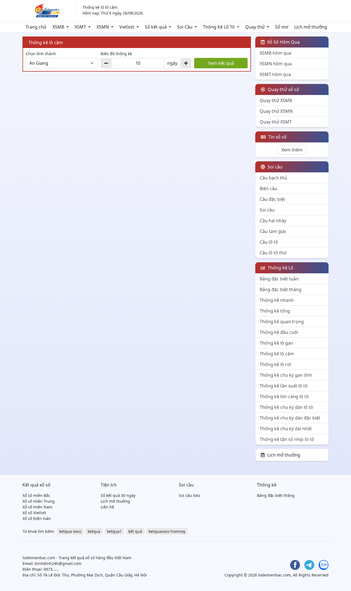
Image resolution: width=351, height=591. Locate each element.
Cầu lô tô (269, 242)
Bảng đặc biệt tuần (279, 279)
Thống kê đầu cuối (279, 332)
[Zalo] (324, 565)
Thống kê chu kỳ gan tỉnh (286, 375)
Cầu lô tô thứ (273, 253)
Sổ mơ (281, 27)
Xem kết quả (221, 63)
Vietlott (126, 27)
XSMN (103, 27)
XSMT (80, 27)
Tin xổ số (277, 137)
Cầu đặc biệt (272, 199)
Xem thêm (291, 150)
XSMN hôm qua (276, 64)
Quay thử (255, 27)
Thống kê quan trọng (282, 322)
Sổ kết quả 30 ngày (118, 495)
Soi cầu (267, 210)
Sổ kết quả (156, 27)
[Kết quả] (45, 10)
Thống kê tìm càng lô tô (284, 396)
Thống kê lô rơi (275, 364)
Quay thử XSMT (276, 122)
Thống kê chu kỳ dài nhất (286, 429)
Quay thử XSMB (276, 100)
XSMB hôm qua (275, 53)
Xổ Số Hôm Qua (283, 42)
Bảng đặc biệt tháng (280, 289)
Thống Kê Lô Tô (219, 27)
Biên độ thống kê (116, 53)
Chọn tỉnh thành (41, 53)
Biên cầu (268, 188)
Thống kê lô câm (277, 354)
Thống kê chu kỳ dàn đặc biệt (290, 418)
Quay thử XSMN (276, 111)
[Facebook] (295, 565)
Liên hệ (107, 507)
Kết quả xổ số (36, 485)
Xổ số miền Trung (38, 501)
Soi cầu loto (189, 495)
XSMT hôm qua (275, 74)
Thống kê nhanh (277, 300)
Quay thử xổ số (283, 89)
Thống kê (266, 485)
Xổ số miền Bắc (36, 495)
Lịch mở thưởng (310, 27)
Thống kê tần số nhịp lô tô (287, 439)
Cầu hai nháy (273, 221)
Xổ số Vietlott (34, 512)
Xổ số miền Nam (37, 507)
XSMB (58, 27)
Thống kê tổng (275, 311)
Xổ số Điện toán (36, 518)
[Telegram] (309, 565)
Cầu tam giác (273, 231)
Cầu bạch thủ (273, 178)
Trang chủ (36, 27)
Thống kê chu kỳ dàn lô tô (286, 407)
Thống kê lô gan (276, 343)
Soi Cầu (185, 27)
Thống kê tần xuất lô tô (284, 386)
